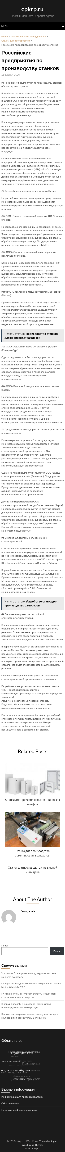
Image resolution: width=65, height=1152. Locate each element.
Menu (4, 25)
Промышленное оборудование (28, 36)
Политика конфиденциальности (19, 1109)
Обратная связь (10, 1103)
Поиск (4, 945)
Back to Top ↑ (32, 1148)
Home (4, 36)
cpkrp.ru (32, 8)
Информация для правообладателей (22, 1096)
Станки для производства (15, 40)
